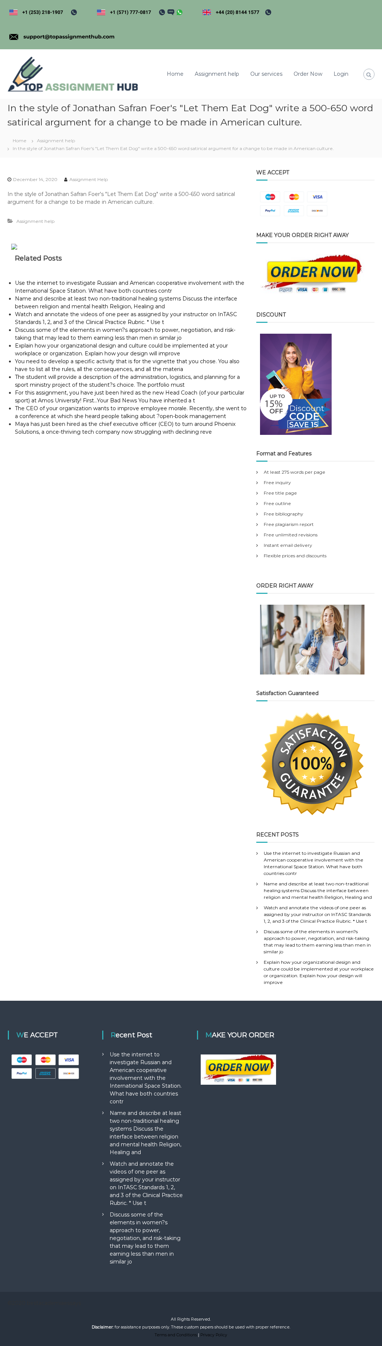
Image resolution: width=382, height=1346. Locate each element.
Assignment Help (88, 179)
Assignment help (217, 74)
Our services (266, 74)
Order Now (308, 74)
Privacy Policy (213, 1335)
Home (175, 74)
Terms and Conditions (176, 1335)
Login (341, 74)
